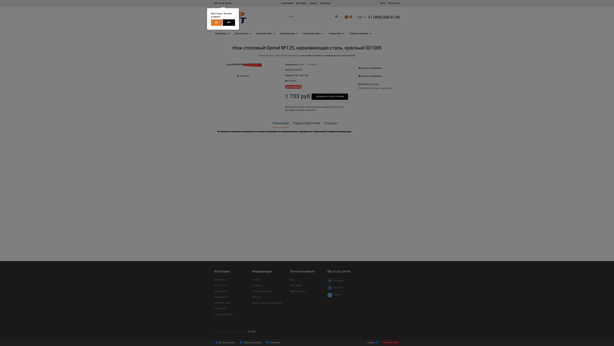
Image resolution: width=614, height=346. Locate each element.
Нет (229, 22)
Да (216, 22)
